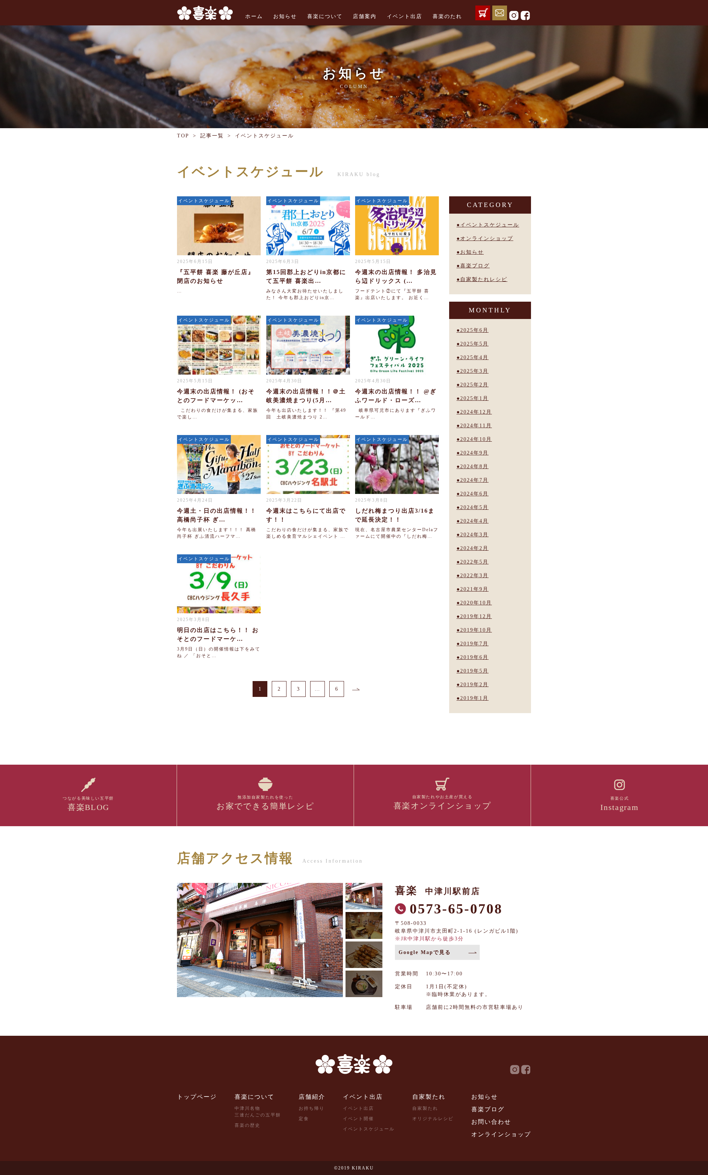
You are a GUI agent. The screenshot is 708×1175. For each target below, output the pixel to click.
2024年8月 (474, 466)
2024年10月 (476, 439)
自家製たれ (428, 1097)
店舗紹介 (312, 1097)
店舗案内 (364, 16)
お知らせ (285, 16)
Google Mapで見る (425, 952)
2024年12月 (476, 412)
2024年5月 (474, 507)
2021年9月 (474, 589)
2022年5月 (474, 562)
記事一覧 (212, 135)
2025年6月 (474, 330)
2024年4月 (474, 521)
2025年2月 (474, 384)
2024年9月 (474, 453)
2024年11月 (476, 425)
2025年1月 (474, 398)
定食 (304, 1118)
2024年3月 (474, 534)
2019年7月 (474, 643)
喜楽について (325, 16)
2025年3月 (474, 371)
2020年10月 (476, 603)
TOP (183, 135)
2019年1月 (474, 698)
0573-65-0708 (456, 908)
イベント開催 (358, 1118)
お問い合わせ (491, 1122)
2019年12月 (476, 616)
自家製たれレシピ (483, 279)
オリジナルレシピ (433, 1118)
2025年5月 (474, 344)
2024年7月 (474, 480)
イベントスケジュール (489, 225)
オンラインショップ (486, 238)
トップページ (197, 1097)
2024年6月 (474, 494)
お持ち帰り (311, 1108)
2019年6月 (474, 657)
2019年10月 (476, 630)
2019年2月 (474, 684)
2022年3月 (474, 575)
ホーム (254, 16)
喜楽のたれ (447, 16)
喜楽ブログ (475, 266)
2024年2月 (474, 548)
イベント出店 (404, 16)
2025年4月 (474, 357)
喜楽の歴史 (247, 1125)
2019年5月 (474, 671)
